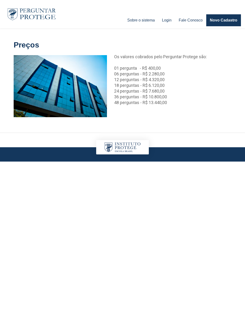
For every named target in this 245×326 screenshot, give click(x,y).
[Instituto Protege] (32, 14)
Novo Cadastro (223, 20)
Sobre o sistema (141, 20)
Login (167, 20)
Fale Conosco (191, 20)
